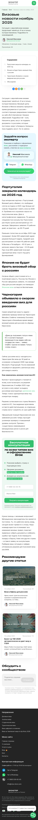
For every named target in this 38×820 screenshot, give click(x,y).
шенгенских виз (29, 391)
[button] (33, 815)
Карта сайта (5, 807)
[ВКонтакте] (13, 89)
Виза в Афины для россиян (16, 592)
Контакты (5, 756)
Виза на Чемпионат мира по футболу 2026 (16, 731)
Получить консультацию (19, 500)
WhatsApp (28, 165)
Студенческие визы (8, 722)
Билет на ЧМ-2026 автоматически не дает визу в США (17, 641)
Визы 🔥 (4, 750)
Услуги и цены (6, 747)
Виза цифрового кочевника (11, 728)
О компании (6, 744)
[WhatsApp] (22, 89)
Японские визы (8, 287)
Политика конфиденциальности (11, 804)
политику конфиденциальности (24, 507)
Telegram (12, 165)
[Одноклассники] (16, 89)
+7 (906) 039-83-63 (14, 779)
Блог (3, 753)
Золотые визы (6, 719)
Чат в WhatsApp (12, 775)
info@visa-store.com (14, 784)
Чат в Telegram (12, 770)
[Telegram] (19, 89)
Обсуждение (11, 82)
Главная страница (8, 741)
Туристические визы (9, 725)
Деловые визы (7, 716)
